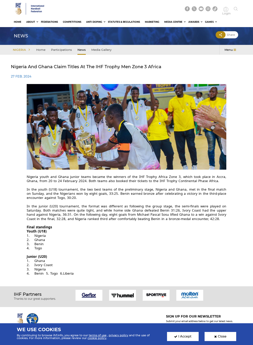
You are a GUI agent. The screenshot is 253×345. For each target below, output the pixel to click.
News (81, 50)
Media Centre (173, 22)
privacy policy (118, 335)
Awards (193, 22)
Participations (61, 50)
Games (209, 22)
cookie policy (97, 338)
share (231, 35)
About (30, 22)
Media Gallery (101, 50)
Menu (229, 50)
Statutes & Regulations (124, 22)
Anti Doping (94, 22)
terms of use (98, 335)
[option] (89, 295)
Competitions (72, 22)
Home (17, 22)
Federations (49, 22)
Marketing (152, 22)
